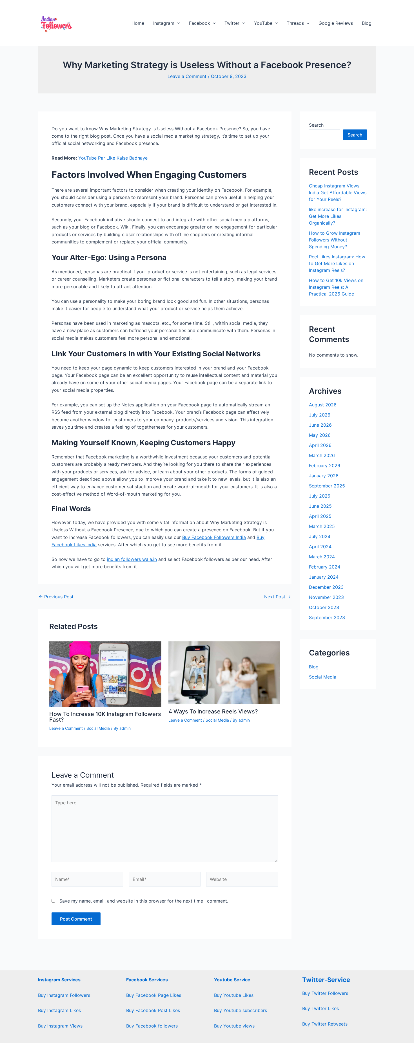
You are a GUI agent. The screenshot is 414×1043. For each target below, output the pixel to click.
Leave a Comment (187, 76)
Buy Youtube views (234, 1026)
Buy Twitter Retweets (325, 1024)
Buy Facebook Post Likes (153, 1010)
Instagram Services (59, 979)
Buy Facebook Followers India (214, 537)
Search (316, 125)
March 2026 (322, 455)
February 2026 (324, 465)
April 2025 (320, 516)
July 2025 (319, 496)
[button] (177, 23)
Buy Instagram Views (60, 1026)
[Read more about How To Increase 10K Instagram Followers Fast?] (105, 673)
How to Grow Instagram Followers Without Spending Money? (334, 239)
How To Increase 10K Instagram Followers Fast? (105, 717)
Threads (295, 23)
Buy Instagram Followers (64, 995)
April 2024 (320, 546)
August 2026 (323, 405)
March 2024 (322, 556)
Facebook (199, 23)
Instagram (163, 23)
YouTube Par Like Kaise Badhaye (113, 158)
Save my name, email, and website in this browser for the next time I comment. (143, 901)
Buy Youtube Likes (233, 995)
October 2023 (324, 607)
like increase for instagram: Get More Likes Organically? (338, 216)
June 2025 (320, 506)
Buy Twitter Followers (325, 993)
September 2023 (327, 617)
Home (138, 23)
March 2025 (322, 526)
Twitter (231, 23)
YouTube (263, 23)
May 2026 (320, 435)
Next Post (277, 596)
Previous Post (56, 596)
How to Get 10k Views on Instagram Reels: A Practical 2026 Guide (336, 287)
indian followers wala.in (132, 559)
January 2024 (324, 577)
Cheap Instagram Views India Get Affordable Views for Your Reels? (337, 192)
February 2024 (324, 567)
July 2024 (319, 536)
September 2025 (327, 486)
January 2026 (324, 475)
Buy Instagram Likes (59, 1010)
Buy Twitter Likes (320, 1008)
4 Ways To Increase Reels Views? (213, 711)
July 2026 (319, 415)
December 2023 (326, 587)
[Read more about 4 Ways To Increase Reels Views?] (224, 672)
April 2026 (320, 445)
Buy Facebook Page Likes (153, 995)
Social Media (98, 728)
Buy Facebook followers (152, 1026)
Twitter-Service (326, 979)
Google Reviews (336, 23)
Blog (366, 23)
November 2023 (326, 597)
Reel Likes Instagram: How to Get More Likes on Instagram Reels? (337, 263)
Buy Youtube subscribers (240, 1010)
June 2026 (320, 425)
